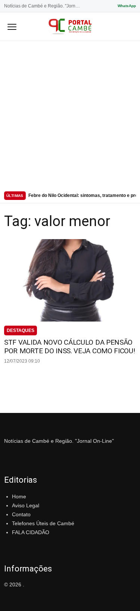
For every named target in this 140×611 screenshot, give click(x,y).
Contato (21, 514)
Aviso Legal (25, 505)
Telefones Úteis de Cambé (43, 523)
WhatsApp (127, 6)
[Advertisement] (70, 115)
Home (19, 496)
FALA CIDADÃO (30, 532)
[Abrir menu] (12, 26)
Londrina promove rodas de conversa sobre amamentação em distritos (82, 197)
